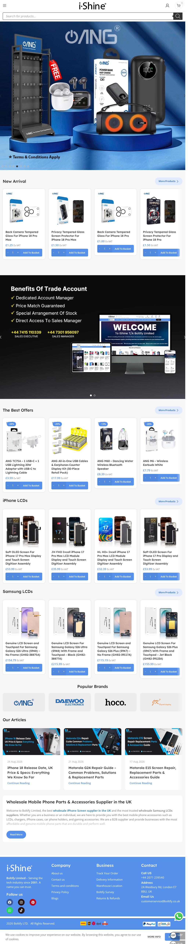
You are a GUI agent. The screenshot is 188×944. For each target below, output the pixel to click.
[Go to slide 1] (2, 166)
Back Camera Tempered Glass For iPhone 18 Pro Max (22, 235)
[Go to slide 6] (21, 166)
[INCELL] (161, 702)
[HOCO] (116, 702)
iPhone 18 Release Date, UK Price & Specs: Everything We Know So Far (30, 772)
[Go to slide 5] (17, 166)
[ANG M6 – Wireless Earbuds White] (161, 439)
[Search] (177, 16)
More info (154, 936)
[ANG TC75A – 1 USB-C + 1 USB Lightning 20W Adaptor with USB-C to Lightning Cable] (24, 439)
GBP (176, 935)
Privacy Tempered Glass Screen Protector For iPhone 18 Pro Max (67, 235)
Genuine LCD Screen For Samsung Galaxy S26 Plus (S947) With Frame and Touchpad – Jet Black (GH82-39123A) (160, 650)
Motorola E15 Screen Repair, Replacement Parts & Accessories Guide (153, 772)
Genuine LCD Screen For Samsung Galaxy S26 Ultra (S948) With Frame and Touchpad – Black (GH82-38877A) (69, 650)
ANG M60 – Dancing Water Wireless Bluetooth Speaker (115, 464)
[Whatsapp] (9, 910)
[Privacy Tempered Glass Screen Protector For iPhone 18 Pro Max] (69, 210)
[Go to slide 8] (28, 166)
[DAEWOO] (70, 702)
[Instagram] (21, 902)
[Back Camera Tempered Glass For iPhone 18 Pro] (115, 210)
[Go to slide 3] (10, 166)
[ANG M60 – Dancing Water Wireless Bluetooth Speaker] (115, 439)
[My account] (167, 5)
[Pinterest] (33, 902)
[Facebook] (9, 902)
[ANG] (24, 702)
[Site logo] (92, 5)
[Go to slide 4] (13, 166)
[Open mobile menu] (4, 5)
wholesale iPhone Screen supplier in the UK (82, 810)
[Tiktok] (21, 910)
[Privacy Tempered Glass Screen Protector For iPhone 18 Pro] (161, 210)
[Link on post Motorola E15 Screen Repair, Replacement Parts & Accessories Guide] (153, 741)
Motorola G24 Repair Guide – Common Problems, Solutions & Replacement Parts (92, 772)
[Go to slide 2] (6, 166)
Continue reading (18, 783)
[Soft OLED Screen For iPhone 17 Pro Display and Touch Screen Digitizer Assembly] (161, 530)
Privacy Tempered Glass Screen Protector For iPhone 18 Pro (159, 235)
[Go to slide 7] (24, 166)
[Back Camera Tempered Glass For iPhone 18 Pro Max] (24, 210)
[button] (24, 252)
